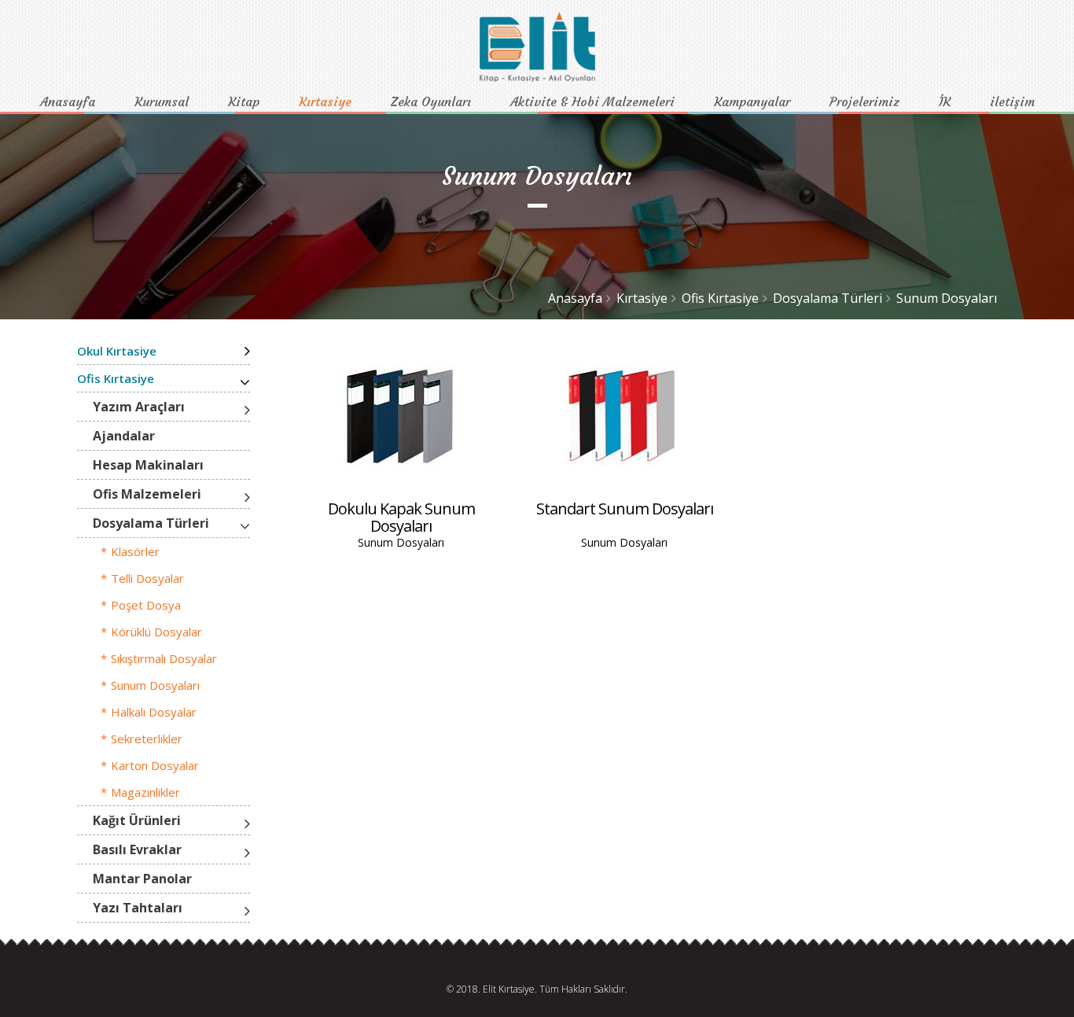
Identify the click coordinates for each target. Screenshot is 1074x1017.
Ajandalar (124, 435)
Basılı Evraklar (137, 849)
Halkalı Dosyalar (154, 712)
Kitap (243, 101)
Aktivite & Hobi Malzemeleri (592, 101)
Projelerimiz (864, 101)
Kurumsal (161, 101)
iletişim (1012, 101)
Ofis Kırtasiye (720, 298)
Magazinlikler (145, 792)
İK (945, 101)
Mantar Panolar (142, 878)
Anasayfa (67, 101)
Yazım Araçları (139, 406)
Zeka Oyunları (431, 101)
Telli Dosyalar (147, 578)
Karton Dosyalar (155, 765)
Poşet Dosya (146, 605)
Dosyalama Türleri (827, 298)
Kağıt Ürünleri (137, 820)
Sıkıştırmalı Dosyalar (164, 658)
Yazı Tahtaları (137, 907)
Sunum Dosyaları (946, 298)
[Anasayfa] (537, 77)
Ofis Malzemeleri (147, 494)
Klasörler (135, 551)
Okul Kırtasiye (116, 351)
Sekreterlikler (146, 738)
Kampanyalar (752, 101)
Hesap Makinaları (148, 464)
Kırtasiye (325, 101)
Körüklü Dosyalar (156, 631)
